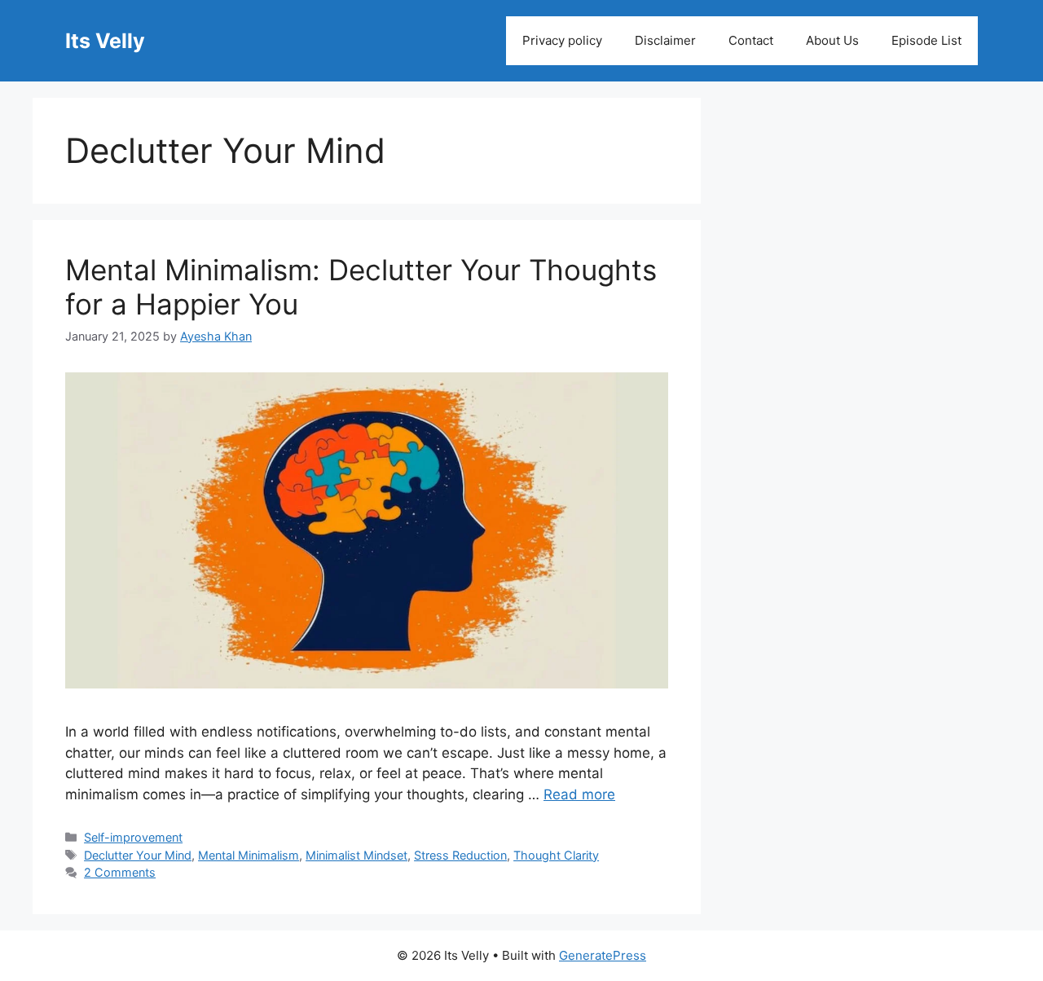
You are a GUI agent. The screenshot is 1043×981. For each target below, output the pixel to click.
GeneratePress (602, 955)
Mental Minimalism (248, 855)
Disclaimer (665, 40)
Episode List (926, 40)
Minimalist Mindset (356, 855)
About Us (832, 40)
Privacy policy (562, 40)
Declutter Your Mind (137, 855)
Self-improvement (133, 837)
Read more (579, 794)
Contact (750, 40)
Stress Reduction (460, 855)
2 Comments (120, 872)
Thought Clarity (556, 855)
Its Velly (105, 41)
